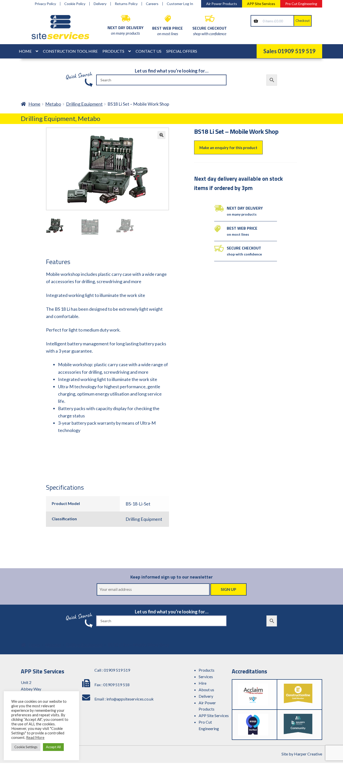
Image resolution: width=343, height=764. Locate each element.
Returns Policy (126, 4)
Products (113, 51)
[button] (161, 135)
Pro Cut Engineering (301, 4)
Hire (202, 683)
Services (206, 676)
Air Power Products (221, 4)
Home (25, 51)
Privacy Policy (45, 4)
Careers (152, 4)
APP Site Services (261, 4)
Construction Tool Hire (70, 51)
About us (206, 689)
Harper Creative (308, 753)
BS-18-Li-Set (138, 503)
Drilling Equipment (84, 104)
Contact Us (148, 51)
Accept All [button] (53, 747)
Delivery (100, 4)
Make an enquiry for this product (228, 147)
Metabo (53, 104)
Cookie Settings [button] (25, 747)
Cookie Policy (74, 4)
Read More (35, 737)
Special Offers (181, 51)
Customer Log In (180, 4)
